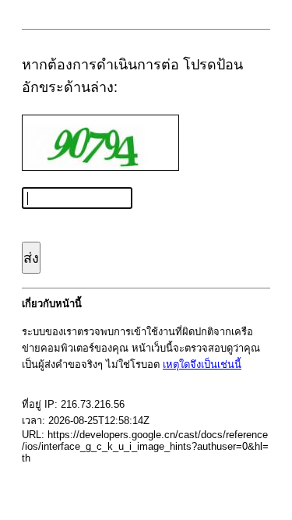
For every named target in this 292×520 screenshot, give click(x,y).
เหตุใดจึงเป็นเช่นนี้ (202, 364)
